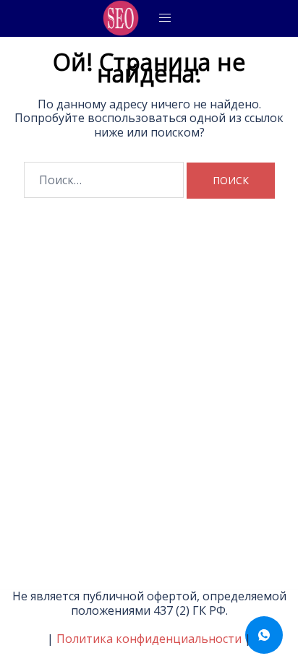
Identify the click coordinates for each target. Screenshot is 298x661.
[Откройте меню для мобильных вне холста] (165, 18)
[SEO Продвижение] (121, 18)
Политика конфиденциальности (149, 639)
